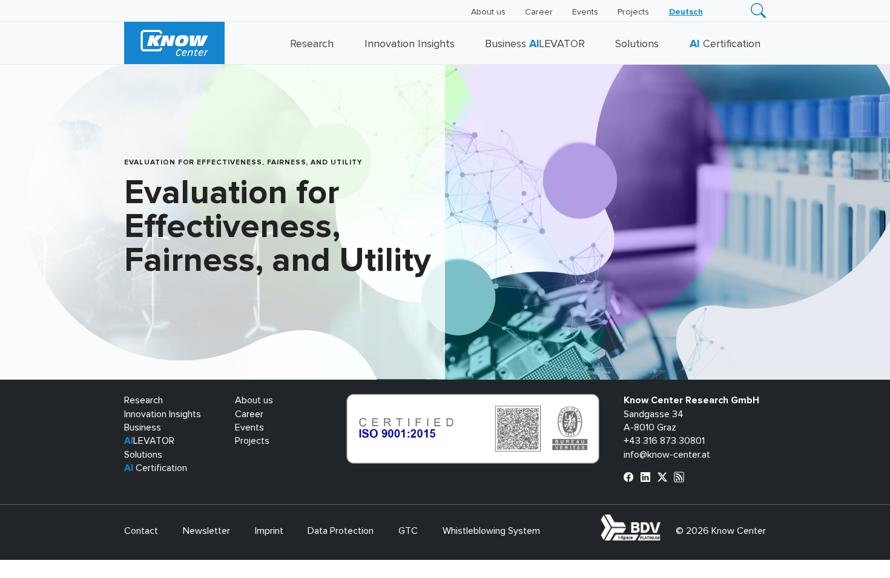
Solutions (637, 44)
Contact (141, 531)
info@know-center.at (667, 454)
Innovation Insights (409, 44)
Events (585, 12)
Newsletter (206, 531)
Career (539, 12)
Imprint (269, 531)
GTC (408, 531)
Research (312, 44)
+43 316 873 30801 (664, 441)
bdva (663, 521)
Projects (633, 12)
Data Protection (341, 531)
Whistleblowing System (491, 531)
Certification (725, 44)
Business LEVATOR (535, 44)
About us (488, 12)
